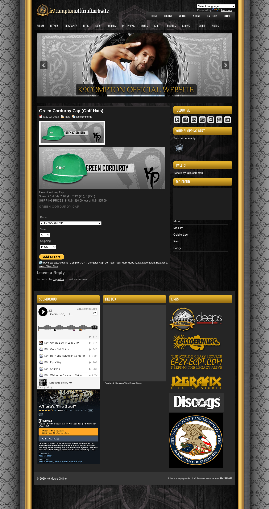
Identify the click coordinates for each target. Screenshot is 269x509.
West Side (52, 266)
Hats (97, 26)
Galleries (212, 16)
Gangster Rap (96, 262)
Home (154, 16)
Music (177, 221)
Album (40, 26)
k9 (139, 262)
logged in (58, 279)
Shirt (157, 26)
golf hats (110, 262)
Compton (75, 262)
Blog (86, 26)
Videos (182, 16)
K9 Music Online (56, 478)
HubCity (132, 262)
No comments (84, 116)
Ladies (144, 26)
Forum (168, 16)
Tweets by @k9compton (188, 172)
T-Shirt (200, 26)
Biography (71, 26)
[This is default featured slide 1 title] (134, 95)
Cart (227, 16)
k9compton (148, 262)
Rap (158, 262)
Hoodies (111, 26)
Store (196, 16)
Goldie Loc (180, 234)
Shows (186, 26)
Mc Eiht (178, 227)
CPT (84, 262)
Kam (176, 241)
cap (56, 262)
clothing (64, 262)
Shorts (171, 26)
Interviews (128, 26)
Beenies (54, 26)
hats (118, 262)
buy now (48, 262)
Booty (177, 248)
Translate (226, 10)
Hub (124, 262)
